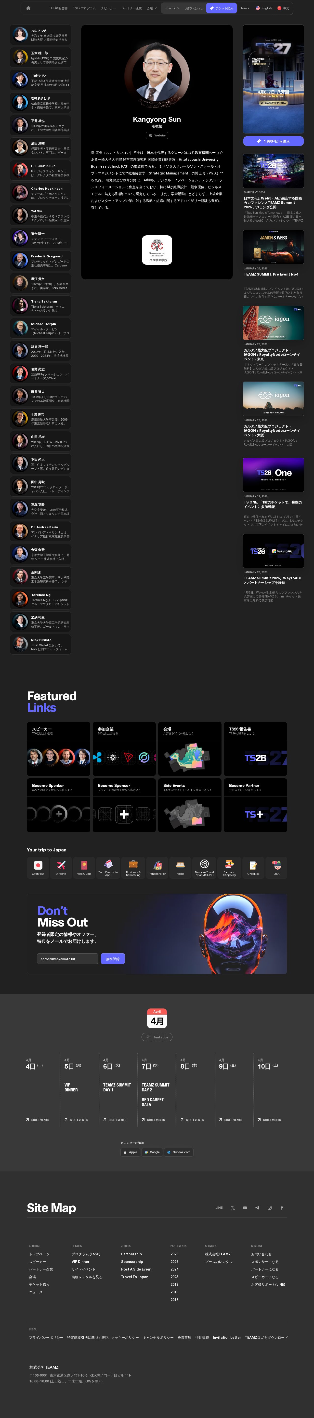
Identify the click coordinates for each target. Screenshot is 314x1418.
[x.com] (233, 1207)
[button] (152, 8)
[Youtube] (245, 1207)
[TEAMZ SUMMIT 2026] (28, 8)
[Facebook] (282, 1207)
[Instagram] (269, 1207)
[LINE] (219, 1207)
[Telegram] (257, 1207)
